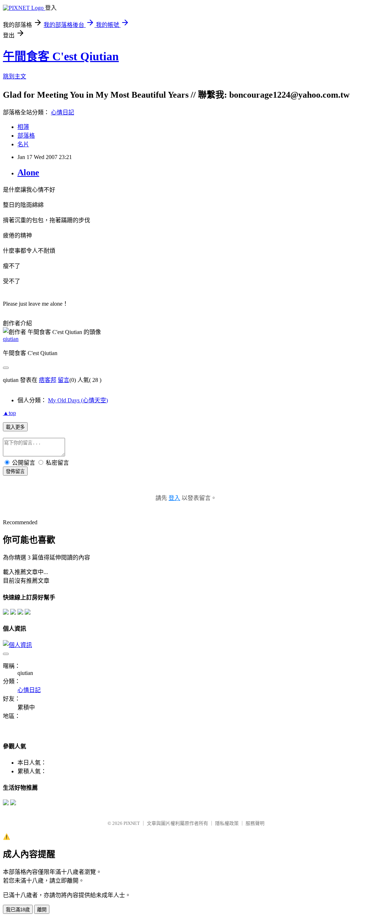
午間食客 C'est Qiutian (61, 56)
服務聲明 (255, 823)
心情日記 (62, 112)
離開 (41, 909)
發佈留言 (15, 471)
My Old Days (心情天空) (78, 400)
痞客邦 (47, 380)
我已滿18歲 (18, 909)
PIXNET (132, 823)
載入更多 (15, 427)
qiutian (11, 339)
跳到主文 (14, 76)
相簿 (23, 127)
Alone (28, 172)
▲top (9, 413)
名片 (23, 144)
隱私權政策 (227, 823)
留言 (63, 380)
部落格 (26, 136)
